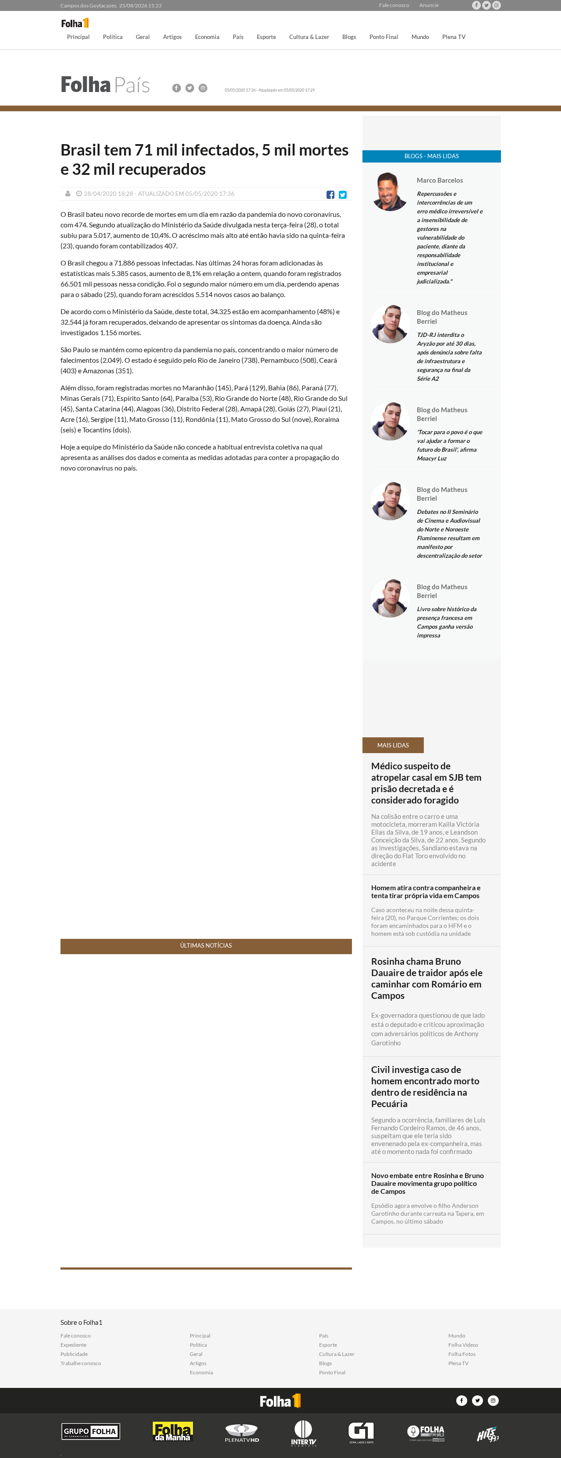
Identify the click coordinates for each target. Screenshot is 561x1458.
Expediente (73, 1345)
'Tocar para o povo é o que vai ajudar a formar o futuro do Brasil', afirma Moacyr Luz (449, 445)
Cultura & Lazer (309, 37)
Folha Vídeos (463, 1345)
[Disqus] (206, 595)
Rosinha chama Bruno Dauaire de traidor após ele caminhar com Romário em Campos (427, 978)
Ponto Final (383, 37)
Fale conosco (394, 5)
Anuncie (429, 5)
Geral (143, 37)
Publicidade (74, 1354)
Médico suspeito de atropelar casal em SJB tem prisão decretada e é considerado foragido (426, 783)
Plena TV (453, 37)
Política (113, 37)
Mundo (420, 37)
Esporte (266, 37)
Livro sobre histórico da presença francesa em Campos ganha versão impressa (446, 622)
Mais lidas (393, 745)
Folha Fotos (462, 1354)
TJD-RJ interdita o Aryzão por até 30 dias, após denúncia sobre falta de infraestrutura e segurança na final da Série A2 (449, 356)
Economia (207, 37)
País (238, 37)
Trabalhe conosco (80, 1363)
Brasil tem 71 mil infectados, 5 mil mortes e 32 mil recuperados (204, 159)
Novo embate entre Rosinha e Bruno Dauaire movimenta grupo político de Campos (427, 1183)
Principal (78, 37)
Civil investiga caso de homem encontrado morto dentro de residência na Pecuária (425, 1086)
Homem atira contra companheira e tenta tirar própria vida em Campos (426, 891)
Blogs (349, 37)
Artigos (172, 37)
